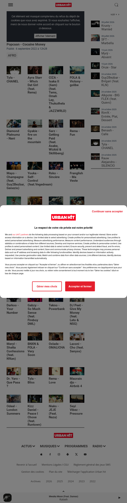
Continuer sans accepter (107, 211)
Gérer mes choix (47, 286)
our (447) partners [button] (20, 234)
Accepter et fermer (80, 286)
